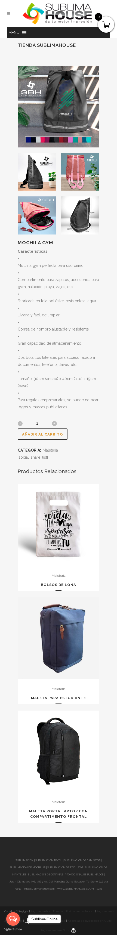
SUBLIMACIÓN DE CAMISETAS (82, 860)
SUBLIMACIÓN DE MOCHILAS (27, 867)
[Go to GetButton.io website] (13, 929)
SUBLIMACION (24, 860)
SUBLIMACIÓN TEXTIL (48, 860)
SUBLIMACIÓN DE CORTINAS (45, 874)
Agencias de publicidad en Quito (90, 920)
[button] (13, 32)
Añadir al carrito (42, 434)
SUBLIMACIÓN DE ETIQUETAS (65, 867)
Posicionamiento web (80, 911)
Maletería (50, 450)
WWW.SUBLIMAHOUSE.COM (75, 888)
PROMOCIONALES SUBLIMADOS (84, 874)
